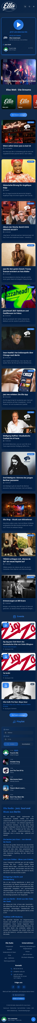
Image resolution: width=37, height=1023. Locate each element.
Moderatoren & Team (9, 952)
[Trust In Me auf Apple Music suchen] (32, 752)
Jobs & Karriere (27, 954)
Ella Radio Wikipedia (27, 957)
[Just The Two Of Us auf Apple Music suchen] (32, 770)
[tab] (16, 83)
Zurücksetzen (26, 744)
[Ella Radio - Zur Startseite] (9, 6)
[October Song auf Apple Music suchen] (32, 761)
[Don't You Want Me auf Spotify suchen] (29, 796)
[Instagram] (18, 987)
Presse (28, 951)
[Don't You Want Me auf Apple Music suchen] (32, 796)
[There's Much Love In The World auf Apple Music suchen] (32, 788)
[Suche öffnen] (29, 6)
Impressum (6, 1008)
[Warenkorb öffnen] (25, 6)
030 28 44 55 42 (18, 968)
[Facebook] (13, 987)
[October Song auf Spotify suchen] (29, 761)
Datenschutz (13, 1008)
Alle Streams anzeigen (18, 115)
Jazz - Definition (9, 958)
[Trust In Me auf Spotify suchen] (29, 752)
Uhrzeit (7, 736)
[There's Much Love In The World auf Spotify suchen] (29, 788)
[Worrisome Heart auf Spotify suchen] (29, 779)
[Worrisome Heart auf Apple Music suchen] (32, 779)
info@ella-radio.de (19, 971)
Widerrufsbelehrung (12, 1010)
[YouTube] (24, 987)
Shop (9, 955)
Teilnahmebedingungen (24, 1010)
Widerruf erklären (18, 998)
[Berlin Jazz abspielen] (24, 102)
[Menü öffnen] (34, 6)
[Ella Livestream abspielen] (18, 25)
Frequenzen (9, 946)
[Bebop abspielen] (8, 102)
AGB (32, 1008)
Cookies (28, 1008)
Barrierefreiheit (19, 995)
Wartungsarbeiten (9, 961)
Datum (7, 729)
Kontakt (9, 949)
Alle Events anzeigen (18, 715)
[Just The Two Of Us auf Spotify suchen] (29, 770)
